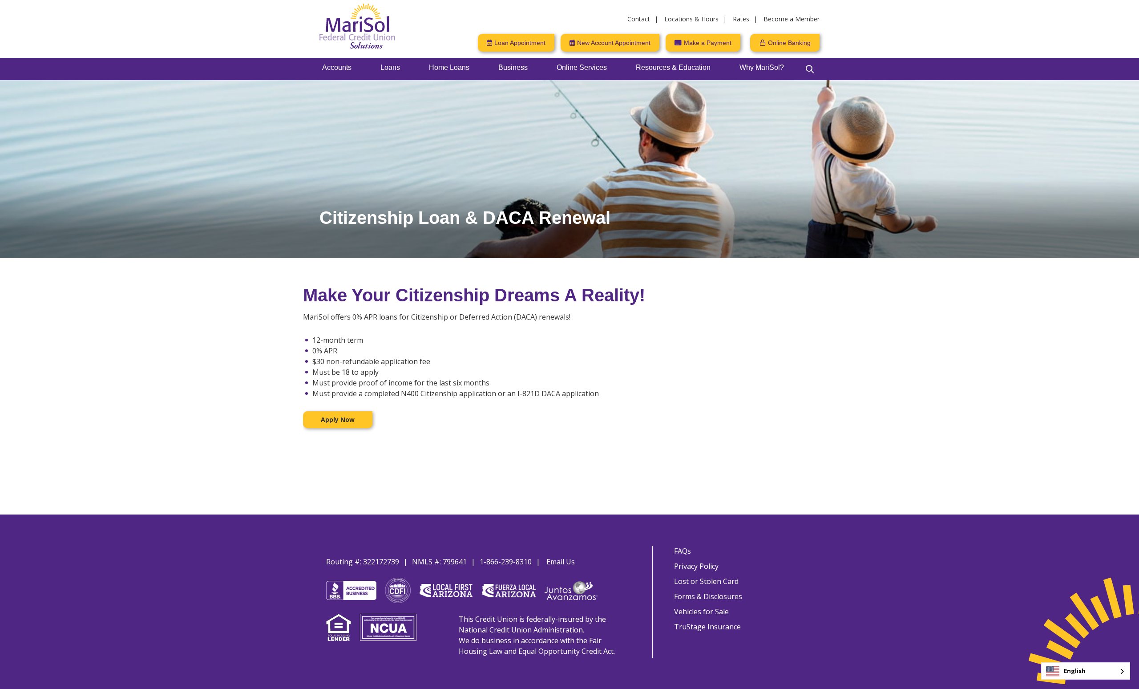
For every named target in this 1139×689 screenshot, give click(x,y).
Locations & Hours (691, 19)
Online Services (582, 67)
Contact (638, 19)
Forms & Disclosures (708, 596)
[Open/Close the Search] (810, 69)
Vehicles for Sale (701, 611)
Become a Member (791, 19)
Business (513, 67)
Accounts (336, 67)
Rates (741, 19)
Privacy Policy (696, 566)
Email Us (560, 562)
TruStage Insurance (707, 627)
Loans (390, 67)
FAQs (682, 551)
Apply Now (338, 419)
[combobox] (1085, 671)
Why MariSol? (761, 67)
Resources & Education (673, 67)
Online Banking (789, 42)
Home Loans (449, 67)
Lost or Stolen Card (706, 581)
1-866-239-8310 (506, 562)
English (1075, 671)
